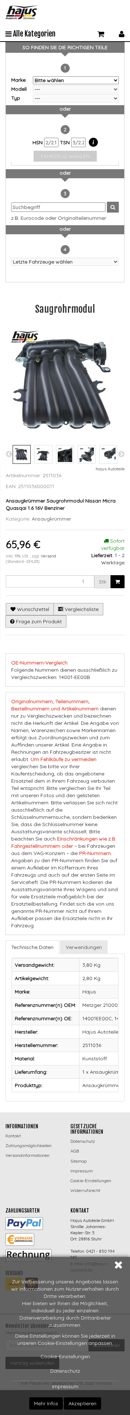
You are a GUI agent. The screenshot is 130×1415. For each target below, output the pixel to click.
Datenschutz (65, 1371)
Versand (48, 556)
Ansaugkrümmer (51, 519)
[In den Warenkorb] (117, 581)
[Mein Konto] (121, 33)
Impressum (65, 1386)
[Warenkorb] (101, 33)
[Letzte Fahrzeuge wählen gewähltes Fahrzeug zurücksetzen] (65, 262)
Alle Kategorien (34, 33)
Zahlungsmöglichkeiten (28, 1145)
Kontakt (13, 1135)
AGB (74, 1151)
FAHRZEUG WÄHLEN (65, 156)
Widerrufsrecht (85, 1190)
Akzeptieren (82, 1403)
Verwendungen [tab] (84, 947)
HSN (38, 142)
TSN (65, 142)
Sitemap (78, 1161)
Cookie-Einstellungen (65, 1356)
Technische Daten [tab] (32, 947)
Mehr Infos (46, 1403)
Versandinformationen (27, 1155)
